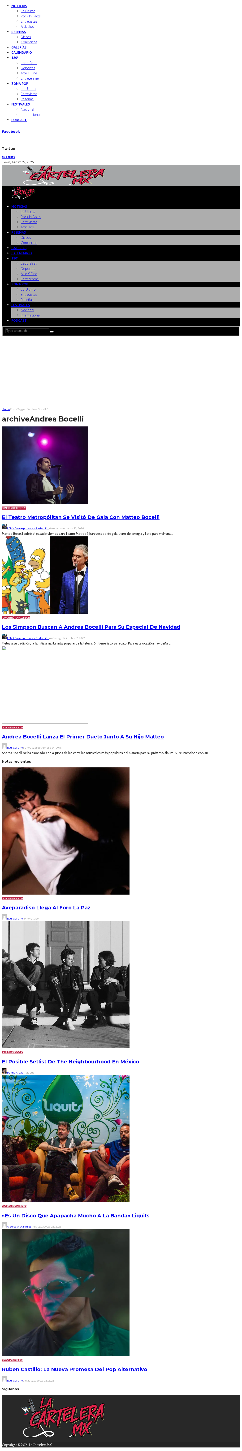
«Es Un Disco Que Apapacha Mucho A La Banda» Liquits (76, 1216)
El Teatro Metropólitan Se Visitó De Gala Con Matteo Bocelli (81, 517)
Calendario (21, 52)
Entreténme (30, 78)
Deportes (28, 68)
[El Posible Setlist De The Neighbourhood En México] (66, 1047)
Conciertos (29, 42)
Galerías (18, 47)
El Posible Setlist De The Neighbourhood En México (70, 1062)
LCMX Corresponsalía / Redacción (28, 528)
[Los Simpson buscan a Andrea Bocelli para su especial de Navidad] (45, 613)
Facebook (11, 132)
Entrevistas (29, 21)
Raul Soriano (15, 747)
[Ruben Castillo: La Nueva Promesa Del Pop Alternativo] (66, 1355)
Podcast (19, 120)
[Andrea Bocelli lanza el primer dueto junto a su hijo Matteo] (45, 722)
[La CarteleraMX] (63, 184)
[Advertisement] (121, 371)
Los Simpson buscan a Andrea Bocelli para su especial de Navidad (91, 627)
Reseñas (18, 31)
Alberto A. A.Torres (19, 1226)
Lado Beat (29, 63)
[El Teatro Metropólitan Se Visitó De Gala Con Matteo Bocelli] (45, 503)
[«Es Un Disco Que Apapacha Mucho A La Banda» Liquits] (66, 1201)
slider (26, 617)
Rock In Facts (31, 16)
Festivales (20, 104)
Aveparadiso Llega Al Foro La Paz (46, 908)
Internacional (30, 114)
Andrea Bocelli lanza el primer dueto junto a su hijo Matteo (83, 737)
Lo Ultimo (28, 88)
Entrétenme (14, 617)
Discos (26, 37)
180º (14, 57)
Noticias (19, 6)
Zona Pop (19, 83)
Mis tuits (8, 157)
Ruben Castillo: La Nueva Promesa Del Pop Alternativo (74, 1369)
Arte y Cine (29, 73)
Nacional (27, 109)
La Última (28, 11)
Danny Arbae (15, 1072)
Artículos (27, 26)
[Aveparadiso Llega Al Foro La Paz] (66, 893)
